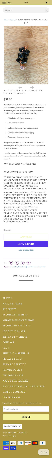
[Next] (32, 87)
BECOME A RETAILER (15, 314)
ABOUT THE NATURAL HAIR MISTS (23, 386)
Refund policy (12, 370)
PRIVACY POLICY (13, 359)
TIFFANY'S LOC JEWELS (17, 433)
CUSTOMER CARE (13, 375)
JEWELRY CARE (12, 397)
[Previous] (20, 87)
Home (6, 20)
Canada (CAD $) (10, 426)
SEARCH (7, 298)
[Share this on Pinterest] (22, 263)
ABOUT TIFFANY (13, 303)
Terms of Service (14, 364)
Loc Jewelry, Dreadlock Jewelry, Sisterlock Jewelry (27, 267)
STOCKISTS (9, 309)
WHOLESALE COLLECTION (18, 320)
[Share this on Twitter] (10, 263)
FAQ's (6, 348)
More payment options (26, 250)
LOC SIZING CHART (14, 331)
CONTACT (8, 342)
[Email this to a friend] (28, 263)
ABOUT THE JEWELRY (15, 381)
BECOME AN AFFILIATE (16, 325)
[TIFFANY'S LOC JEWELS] (26, 2)
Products (13, 20)
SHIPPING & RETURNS (16, 353)
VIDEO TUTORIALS (14, 392)
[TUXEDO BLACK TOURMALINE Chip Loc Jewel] (26, 55)
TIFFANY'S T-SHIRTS (15, 337)
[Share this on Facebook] (16, 263)
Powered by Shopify (9, 436)
